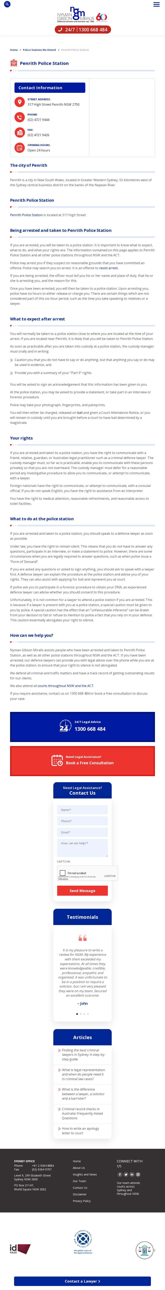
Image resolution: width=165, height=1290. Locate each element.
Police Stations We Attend (39, 50)
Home (14, 50)
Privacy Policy (82, 1201)
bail (79, 412)
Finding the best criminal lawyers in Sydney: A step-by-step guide (83, 1054)
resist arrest (108, 268)
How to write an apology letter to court (80, 1130)
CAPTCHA (63, 861)
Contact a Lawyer (81, 1281)
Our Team (79, 1181)
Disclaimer (80, 1194)
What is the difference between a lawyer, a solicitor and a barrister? (83, 1094)
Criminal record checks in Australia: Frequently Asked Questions (82, 1113)
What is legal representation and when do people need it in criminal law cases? (83, 1074)
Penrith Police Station (26, 215)
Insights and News (85, 1174)
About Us (79, 1168)
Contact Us (80, 1188)
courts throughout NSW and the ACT (66, 686)
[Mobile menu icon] (156, 4)
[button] (77, 1014)
